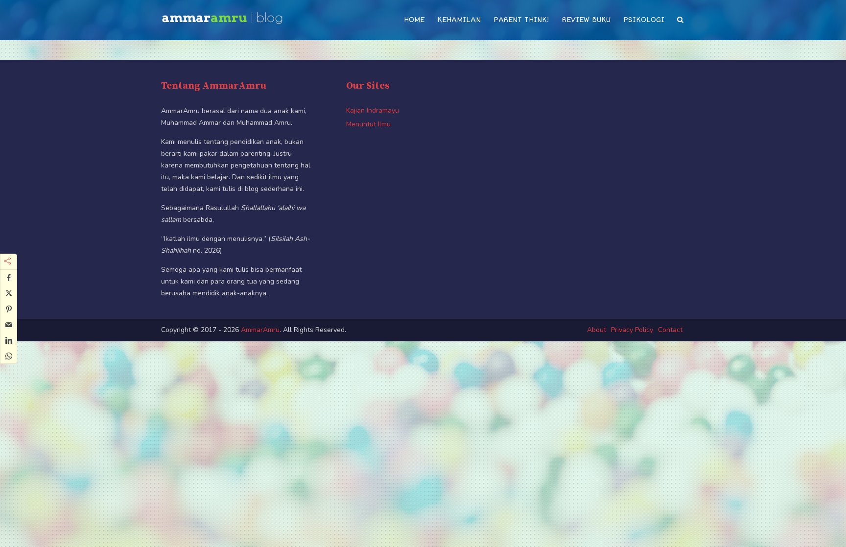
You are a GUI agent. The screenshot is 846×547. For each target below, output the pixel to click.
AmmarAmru (260, 329)
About (596, 329)
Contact (670, 329)
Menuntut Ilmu (368, 124)
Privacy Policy (632, 329)
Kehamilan (459, 20)
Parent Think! (521, 20)
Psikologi (643, 20)
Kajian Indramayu (372, 110)
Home (414, 20)
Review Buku (586, 20)
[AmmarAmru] (222, 15)
